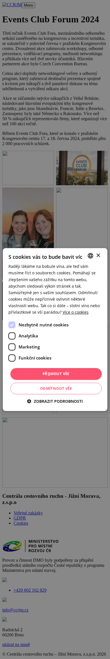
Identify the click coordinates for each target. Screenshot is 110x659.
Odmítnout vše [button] (56, 388)
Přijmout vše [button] (56, 373)
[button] (55, 401)
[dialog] (55, 329)
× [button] (98, 255)
